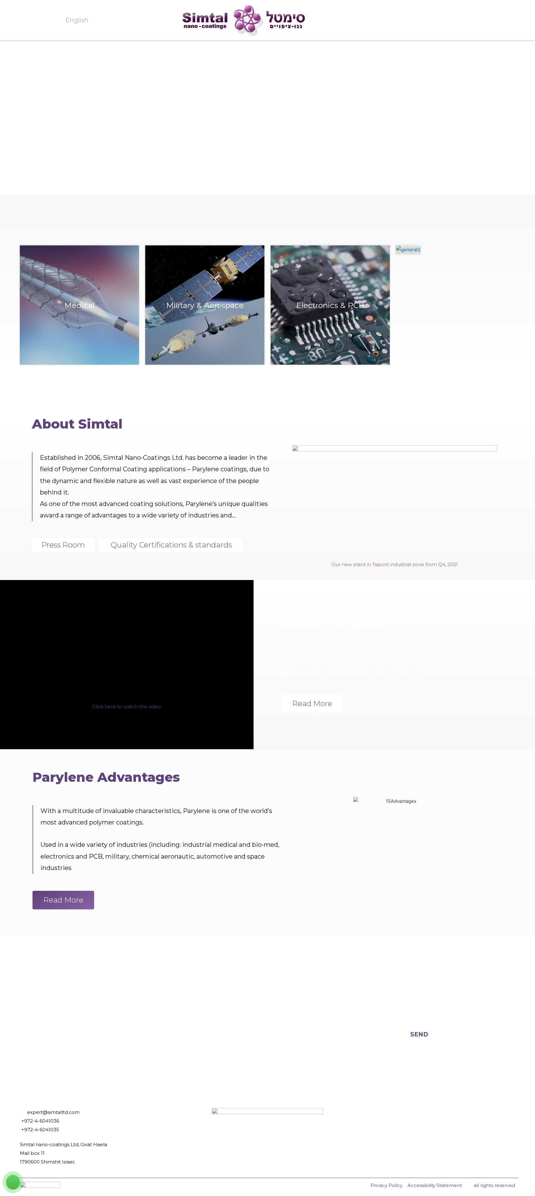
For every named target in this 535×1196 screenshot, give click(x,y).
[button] (126, 706)
